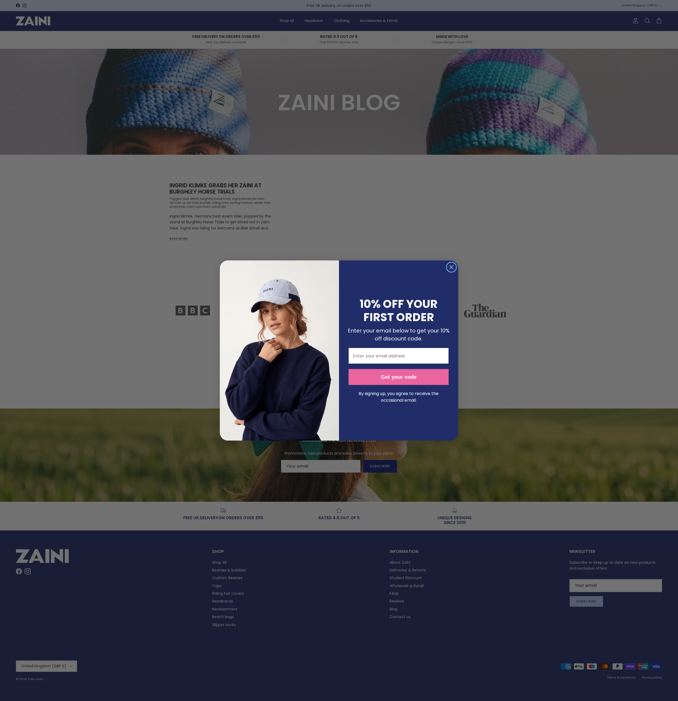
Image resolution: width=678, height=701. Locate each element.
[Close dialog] (451, 267)
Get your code (399, 377)
